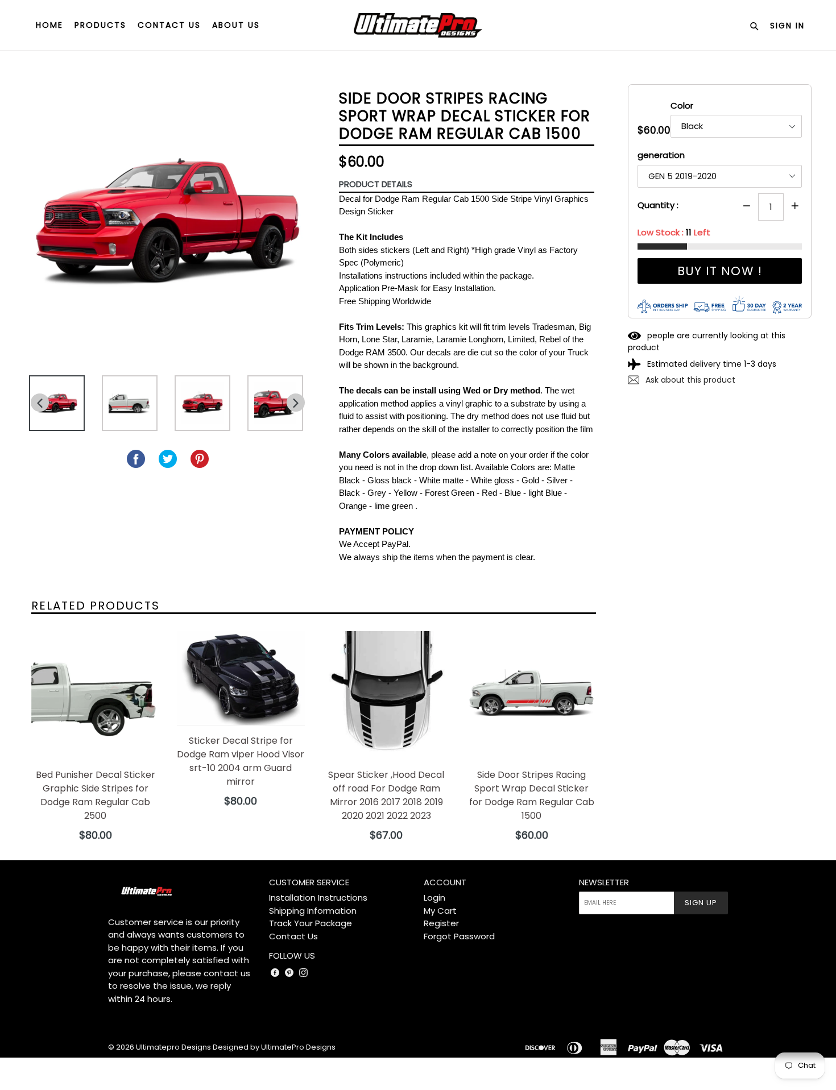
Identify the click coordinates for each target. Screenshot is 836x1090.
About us (236, 25)
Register (441, 923)
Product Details (375, 184)
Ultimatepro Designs (173, 1047)
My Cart (440, 911)
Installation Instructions (318, 898)
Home (49, 25)
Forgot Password (459, 936)
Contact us (169, 25)
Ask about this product (689, 380)
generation (661, 155)
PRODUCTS (100, 25)
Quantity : (658, 205)
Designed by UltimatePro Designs (274, 1047)
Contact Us (293, 936)
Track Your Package (310, 923)
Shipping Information (313, 911)
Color (682, 105)
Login (434, 898)
